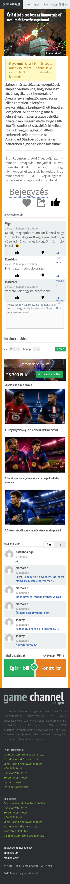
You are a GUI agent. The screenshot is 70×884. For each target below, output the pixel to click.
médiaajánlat (11, 858)
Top (60, 544)
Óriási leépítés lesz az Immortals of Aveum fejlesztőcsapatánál (34, 17)
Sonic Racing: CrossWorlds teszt (23, 763)
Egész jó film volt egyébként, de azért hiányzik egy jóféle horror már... (40, 579)
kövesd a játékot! (51, 374)
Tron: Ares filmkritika (16, 831)
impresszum (11, 852)
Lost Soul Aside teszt (16, 786)
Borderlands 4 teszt (15, 777)
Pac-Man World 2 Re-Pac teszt (21, 759)
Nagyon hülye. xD (26, 644)
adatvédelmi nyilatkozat (18, 847)
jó (17, 561)
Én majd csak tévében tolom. (33, 612)
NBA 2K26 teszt (13, 768)
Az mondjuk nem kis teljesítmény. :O (37, 628)
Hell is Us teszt (12, 782)
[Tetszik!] (55, 203)
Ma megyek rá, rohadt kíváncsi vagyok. (39, 597)
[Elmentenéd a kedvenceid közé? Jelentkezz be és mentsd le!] (26, 203)
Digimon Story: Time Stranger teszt (24, 754)
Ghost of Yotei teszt (15, 773)
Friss (48, 544)
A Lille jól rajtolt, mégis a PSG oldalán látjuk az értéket (31, 430)
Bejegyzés (28, 191)
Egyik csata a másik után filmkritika (24, 803)
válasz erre (60, 253)
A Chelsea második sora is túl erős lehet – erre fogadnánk (33, 530)
